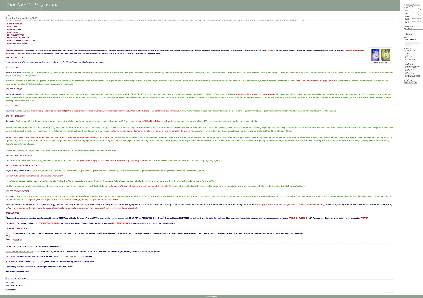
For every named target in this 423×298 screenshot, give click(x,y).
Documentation (409, 52)
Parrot (195, 20)
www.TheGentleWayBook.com (279, 20)
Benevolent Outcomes (71, 20)
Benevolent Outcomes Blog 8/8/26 (413, 9)
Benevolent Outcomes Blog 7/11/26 (413, 21)
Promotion (206, 20)
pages (407, 72)
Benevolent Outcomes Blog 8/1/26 (413, 12)
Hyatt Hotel (161, 20)
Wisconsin (266, 20)
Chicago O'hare (91, 20)
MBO (166, 20)
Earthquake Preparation (412, 66)
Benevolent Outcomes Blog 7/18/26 (413, 18)
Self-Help (34, 20)
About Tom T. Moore (410, 39)
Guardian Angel (152, 20)
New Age (28, 20)
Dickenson (112, 20)
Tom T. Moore (245, 20)
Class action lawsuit (103, 20)
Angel (62, 20)
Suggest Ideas (409, 55)
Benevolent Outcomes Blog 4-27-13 (21, 18)
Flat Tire (121, 20)
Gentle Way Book (135, 20)
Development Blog (410, 50)
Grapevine (144, 20)
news (406, 70)
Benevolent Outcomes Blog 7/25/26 (413, 15)
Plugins (407, 53)
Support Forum (409, 56)
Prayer (200, 20)
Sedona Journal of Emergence (218, 20)
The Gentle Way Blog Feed (412, 6)
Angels (15, 20)
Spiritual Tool (232, 20)
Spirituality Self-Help (43, 20)
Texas (238, 20)
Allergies (57, 20)
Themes (407, 58)
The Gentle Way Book (32, 4)
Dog (117, 20)
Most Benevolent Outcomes (185, 20)
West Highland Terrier (256, 20)
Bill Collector (82, 20)
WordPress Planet (410, 59)
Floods (127, 20)
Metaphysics (21, 20)
